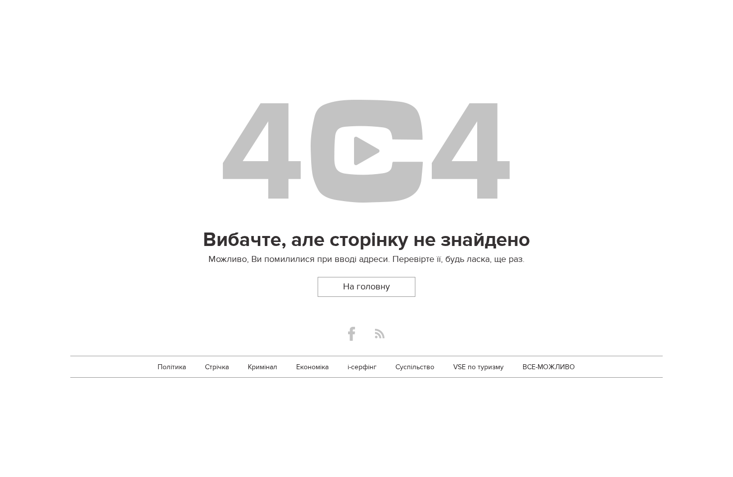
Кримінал (262, 367)
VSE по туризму (478, 367)
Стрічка (217, 367)
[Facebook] (351, 334)
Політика (172, 367)
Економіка (312, 367)
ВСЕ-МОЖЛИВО (549, 367)
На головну (366, 286)
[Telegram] (379, 333)
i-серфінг (362, 367)
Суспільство (414, 367)
